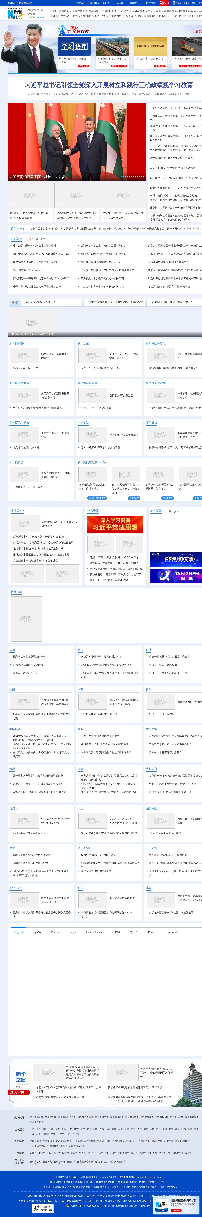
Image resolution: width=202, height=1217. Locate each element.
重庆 (152, 1165)
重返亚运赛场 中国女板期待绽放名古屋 (47, 572)
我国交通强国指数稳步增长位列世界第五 (103, 253)
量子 (142, 11)
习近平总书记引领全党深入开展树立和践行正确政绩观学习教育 (109, 85)
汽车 (58, 16)
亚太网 (185, 16)
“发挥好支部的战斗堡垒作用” (188, 58)
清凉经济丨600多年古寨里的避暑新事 (170, 828)
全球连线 (118, 11)
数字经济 (87, 16)
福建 (95, 1165)
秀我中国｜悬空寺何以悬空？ (165, 788)
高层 (64, 11)
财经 (85, 11)
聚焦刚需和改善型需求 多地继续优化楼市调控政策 (109, 869)
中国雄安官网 (103, 1177)
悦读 (164, 16)
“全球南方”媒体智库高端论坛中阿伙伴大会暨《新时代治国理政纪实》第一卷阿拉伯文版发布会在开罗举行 (83, 1109)
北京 (32, 1165)
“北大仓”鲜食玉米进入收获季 (165, 869)
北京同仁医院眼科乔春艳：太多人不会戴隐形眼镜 (109, 828)
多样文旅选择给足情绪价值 (96, 907)
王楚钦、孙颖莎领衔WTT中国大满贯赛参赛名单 (107, 270)
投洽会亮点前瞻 (159, 187)
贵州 (165, 1165)
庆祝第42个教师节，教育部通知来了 (101, 674)
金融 (52, 16)
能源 (138, 16)
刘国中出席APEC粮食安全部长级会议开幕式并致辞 (42, 253)
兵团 (62, 1170)
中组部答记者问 (192, 150)
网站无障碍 (151, 3)
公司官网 (32, 13)
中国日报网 (63, 1189)
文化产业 (151, 765)
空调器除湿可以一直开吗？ (28, 487)
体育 (148, 11)
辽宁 (57, 1165)
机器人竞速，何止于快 (25, 368)
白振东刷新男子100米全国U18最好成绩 (171, 949)
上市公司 (193, 16)
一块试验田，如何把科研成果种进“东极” (31, 334)
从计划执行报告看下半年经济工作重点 (171, 158)
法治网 (188, 1189)
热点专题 (93, 528)
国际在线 (51, 1189)
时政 (69, 11)
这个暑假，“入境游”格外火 (124, 435)
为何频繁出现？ (166, 199)
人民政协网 (177, 1189)
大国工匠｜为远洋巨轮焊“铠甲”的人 (100, 368)
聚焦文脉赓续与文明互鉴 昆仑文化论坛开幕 (60, 1133)
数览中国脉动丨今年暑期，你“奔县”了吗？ (172, 820)
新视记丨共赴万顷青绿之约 (25, 213)
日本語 (116, 968)
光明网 (143, 1189)
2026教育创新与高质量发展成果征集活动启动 (106, 683)
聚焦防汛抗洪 (135, 587)
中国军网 (152, 1189)
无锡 (68, 1170)
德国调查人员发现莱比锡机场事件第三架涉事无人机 (93, 228)
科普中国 (168, 1177)
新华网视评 (16, 343)
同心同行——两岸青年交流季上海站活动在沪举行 (41, 278)
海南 (146, 1165)
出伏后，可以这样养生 (161, 750)
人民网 (33, 1189)
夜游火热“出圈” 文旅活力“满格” (99, 891)
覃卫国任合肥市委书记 (25, 691)
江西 (101, 1165)
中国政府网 (35, 1177)
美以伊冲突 (121, 598)
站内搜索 (191, 3)
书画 (158, 11)
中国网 (42, 1189)
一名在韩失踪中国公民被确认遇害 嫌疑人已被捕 (175, 253)
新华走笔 (123, 592)
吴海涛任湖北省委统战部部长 (29, 674)
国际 (80, 11)
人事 (75, 11)
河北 (45, 1165)
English (18, 968)
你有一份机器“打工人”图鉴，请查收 (169, 674)
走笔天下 (136, 592)
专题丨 (153, 195)
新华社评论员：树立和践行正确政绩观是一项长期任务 (152, 94)
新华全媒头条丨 (51, 540)
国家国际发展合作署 (85, 1177)
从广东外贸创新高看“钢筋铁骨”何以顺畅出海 (37, 407)
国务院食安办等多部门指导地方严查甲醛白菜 (106, 788)
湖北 (120, 1165)
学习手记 (159, 66)
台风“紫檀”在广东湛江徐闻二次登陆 (177, 195)
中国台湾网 (110, 1189)
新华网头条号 (176, 1154)
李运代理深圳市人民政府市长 (29, 683)
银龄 (113, 16)
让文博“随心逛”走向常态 (26, 447)
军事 (169, 11)
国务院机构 (59, 1198)
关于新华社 (80, 3)
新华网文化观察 (156, 382)
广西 (139, 1165)
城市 (128, 16)
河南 (114, 1165)
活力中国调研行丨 (113, 213)
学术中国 (96, 16)
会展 (144, 16)
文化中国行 (108, 581)
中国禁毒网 (52, 1182)
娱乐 (154, 16)
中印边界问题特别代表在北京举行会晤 (34, 245)
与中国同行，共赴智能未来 (96, 407)
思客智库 (109, 11)
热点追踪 (83, 422)
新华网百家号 (191, 1154)
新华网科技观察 (88, 382)
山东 (108, 1165)
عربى (73, 968)
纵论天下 (95, 598)
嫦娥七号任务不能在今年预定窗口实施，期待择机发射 (126, 488)
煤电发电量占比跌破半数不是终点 (32, 891)
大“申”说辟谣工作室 (97, 498)
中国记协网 (144, 1177)
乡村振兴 (106, 16)
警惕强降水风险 (192, 199)
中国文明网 (48, 1177)
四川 (158, 1165)
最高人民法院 (101, 1198)
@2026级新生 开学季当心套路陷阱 (100, 447)
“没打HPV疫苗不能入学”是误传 (111, 780)
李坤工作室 (167, 498)
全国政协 (71, 1198)
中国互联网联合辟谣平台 (124, 1177)
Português (172, 968)
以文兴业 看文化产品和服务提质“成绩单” (172, 168)
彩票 (149, 16)
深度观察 (16, 528)
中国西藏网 (123, 1189)
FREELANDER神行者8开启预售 (99, 750)
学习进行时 (55, 11)
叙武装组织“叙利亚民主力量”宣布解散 (169, 286)
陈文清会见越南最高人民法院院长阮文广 (36, 262)
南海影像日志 (117, 587)
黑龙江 (54, 1170)
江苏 (76, 1165)
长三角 (75, 1170)
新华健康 (151, 422)
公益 (169, 16)
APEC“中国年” (131, 575)
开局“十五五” (97, 575)
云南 (171, 1165)
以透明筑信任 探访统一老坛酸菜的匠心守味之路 (39, 828)
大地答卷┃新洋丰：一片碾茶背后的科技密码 (38, 820)
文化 (153, 11)
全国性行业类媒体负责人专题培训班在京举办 (38, 286)
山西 (51, 1165)
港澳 (96, 11)
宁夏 (32, 1170)
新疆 (38, 1170)
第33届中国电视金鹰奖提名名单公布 (101, 262)
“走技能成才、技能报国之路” (150, 58)
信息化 (78, 16)
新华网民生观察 (19, 422)
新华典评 (111, 592)
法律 (196, 11)
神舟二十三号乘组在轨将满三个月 (168, 691)
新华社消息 (96, 592)
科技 (132, 11)
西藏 (177, 1165)
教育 (126, 11)
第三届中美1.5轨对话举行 (27, 270)
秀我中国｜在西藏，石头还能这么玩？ (170, 780)
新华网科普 (16, 462)
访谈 (174, 11)
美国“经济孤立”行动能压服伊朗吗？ (169, 219)
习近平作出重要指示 (39, 94)
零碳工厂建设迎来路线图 (163, 683)
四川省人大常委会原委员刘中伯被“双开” (103, 278)
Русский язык (94, 968)
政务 (190, 11)
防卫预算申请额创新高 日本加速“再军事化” (173, 368)
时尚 (159, 16)
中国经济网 (97, 1189)
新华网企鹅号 (36, 1158)
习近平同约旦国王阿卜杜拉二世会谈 (37, 177)
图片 (185, 11)
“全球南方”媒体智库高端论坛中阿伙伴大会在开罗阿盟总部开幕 (157, 1109)
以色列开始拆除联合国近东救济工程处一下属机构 (154, 228)
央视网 (74, 1189)
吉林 (64, 1165)
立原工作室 (134, 498)
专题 (187, 94)
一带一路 (176, 16)
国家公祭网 (157, 1177)
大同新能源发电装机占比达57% (30, 899)
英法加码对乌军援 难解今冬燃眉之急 (168, 262)
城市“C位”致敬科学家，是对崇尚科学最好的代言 (116, 302)
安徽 (89, 1165)
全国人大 (47, 1198)
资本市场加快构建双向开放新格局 (168, 891)
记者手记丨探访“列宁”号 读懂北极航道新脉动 (38, 566)
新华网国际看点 (156, 343)
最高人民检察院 (117, 1198)
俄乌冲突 (107, 598)
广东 (133, 1165)
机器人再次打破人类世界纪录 (29, 869)
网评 (91, 11)
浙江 (82, 1165)
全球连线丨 (19, 572)
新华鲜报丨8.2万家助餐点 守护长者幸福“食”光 (38, 554)
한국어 (134, 968)
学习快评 (83, 66)
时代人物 (123, 581)
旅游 (133, 16)
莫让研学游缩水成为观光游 (41, 302)
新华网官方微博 (85, 1154)
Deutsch (152, 968)
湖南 (127, 1165)
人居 (80, 844)
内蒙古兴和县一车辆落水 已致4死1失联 (103, 286)
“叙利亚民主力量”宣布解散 (44, 228)
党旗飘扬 (95, 581)
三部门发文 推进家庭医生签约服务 (100, 772)
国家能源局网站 (183, 1177)
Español (37, 968)
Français (56, 968)
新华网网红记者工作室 (92, 462)
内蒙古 (46, 1170)
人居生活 (70, 16)
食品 (63, 16)
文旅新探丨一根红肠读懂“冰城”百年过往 (35, 578)
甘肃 (190, 1165)
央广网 (134, 1189)
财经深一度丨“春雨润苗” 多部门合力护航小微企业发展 (43, 560)
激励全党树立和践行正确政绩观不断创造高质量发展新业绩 (86, 94)
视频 (180, 11)
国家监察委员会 (85, 1198)
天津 (38, 1165)
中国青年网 (84, 1189)
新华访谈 (83, 343)
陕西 (183, 1165)
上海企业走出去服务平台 (72, 1182)
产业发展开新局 (98, 587)
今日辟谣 (86, 780)
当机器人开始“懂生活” (121, 395)
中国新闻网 (164, 1189)
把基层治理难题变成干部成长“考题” (172, 302)
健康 (164, 11)
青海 (196, 1165)
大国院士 (135, 581)
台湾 (101, 11)
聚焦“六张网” (114, 575)
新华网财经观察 (19, 382)
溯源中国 (120, 16)
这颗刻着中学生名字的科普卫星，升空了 (103, 245)
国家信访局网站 (37, 1182)
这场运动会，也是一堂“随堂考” (74, 213)
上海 (70, 1165)
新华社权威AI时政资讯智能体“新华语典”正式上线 (135, 1123)
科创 (137, 11)
